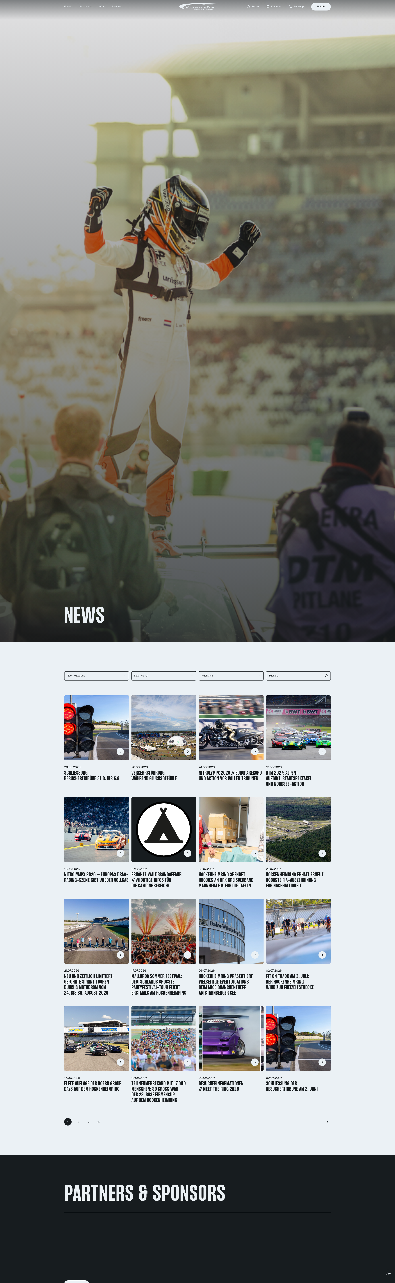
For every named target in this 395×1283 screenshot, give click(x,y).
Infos (101, 7)
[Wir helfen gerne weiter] (388, 1273)
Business (117, 7)
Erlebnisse (85, 7)
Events (68, 7)
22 (99, 1122)
